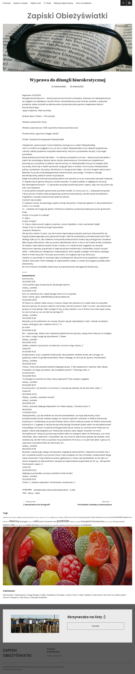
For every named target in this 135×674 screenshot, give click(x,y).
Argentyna (42, 517)
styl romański (108, 521)
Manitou (88, 595)
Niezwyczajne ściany (63, 3)
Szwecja (121, 522)
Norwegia (23, 521)
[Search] (123, 3)
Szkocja (115, 522)
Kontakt (95, 626)
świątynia (86, 525)
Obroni (6, 597)
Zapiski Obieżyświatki (67, 16)
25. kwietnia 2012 (77, 86)
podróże (63, 521)
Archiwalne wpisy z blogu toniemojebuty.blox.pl (51, 490)
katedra (119, 517)
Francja (81, 517)
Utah (16, 525)
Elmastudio (18, 669)
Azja (52, 517)
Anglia (37, 517)
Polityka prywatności (54, 656)
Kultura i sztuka (21, 3)
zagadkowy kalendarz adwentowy (70, 525)
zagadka (55, 525)
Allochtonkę (8, 595)
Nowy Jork (30, 521)
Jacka (68, 595)
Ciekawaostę (20, 595)
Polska (37, 493)
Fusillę (42, 595)
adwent (5, 517)
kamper (106, 517)
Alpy (19, 517)
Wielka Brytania (32, 525)
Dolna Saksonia (73, 517)
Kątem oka (36, 3)
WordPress (60, 667)
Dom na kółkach (83, 3)
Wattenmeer (21, 525)
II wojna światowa (96, 517)
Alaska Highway (12, 517)
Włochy (49, 525)
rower (78, 521)
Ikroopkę (60, 595)
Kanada (112, 517)
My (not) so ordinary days (114, 595)
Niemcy (31, 493)
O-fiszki (47, 3)
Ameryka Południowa (28, 517)
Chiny (66, 517)
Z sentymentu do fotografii (36, 503)
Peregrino (14, 597)
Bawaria (56, 517)
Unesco (6, 525)
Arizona (48, 517)
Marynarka (97, 595)
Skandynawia (98, 521)
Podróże (6, 3)
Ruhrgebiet (86, 521)
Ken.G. (75, 595)
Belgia (61, 517)
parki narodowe (45, 521)
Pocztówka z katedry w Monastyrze (91, 503)
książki (125, 517)
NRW (36, 521)
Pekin (54, 522)
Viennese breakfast (39, 597)
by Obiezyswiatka (59, 86)
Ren (75, 521)
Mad (81, 595)
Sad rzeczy (24, 597)
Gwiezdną (51, 595)
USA (13, 524)
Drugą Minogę (33, 595)
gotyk (87, 517)
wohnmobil (43, 525)
